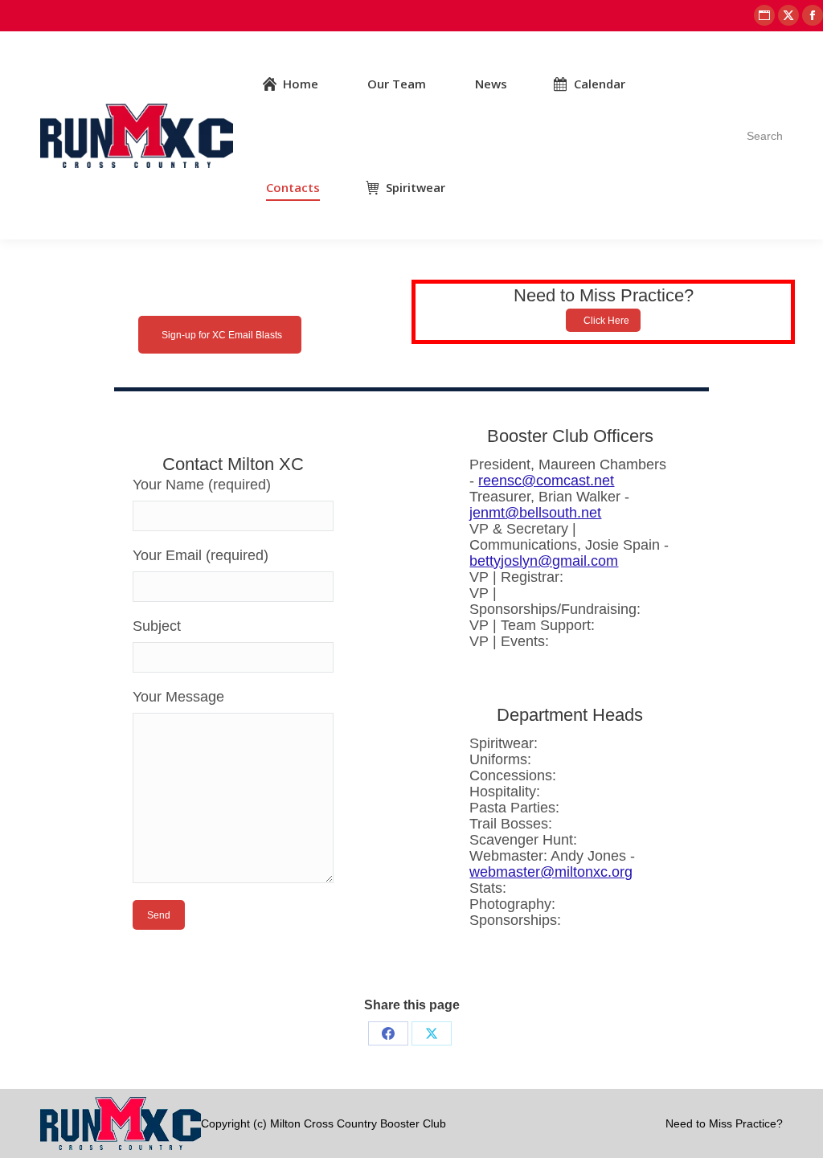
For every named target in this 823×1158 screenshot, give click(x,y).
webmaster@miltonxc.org (551, 872)
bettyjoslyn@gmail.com (543, 561)
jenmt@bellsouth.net (535, 513)
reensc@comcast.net (546, 481)
